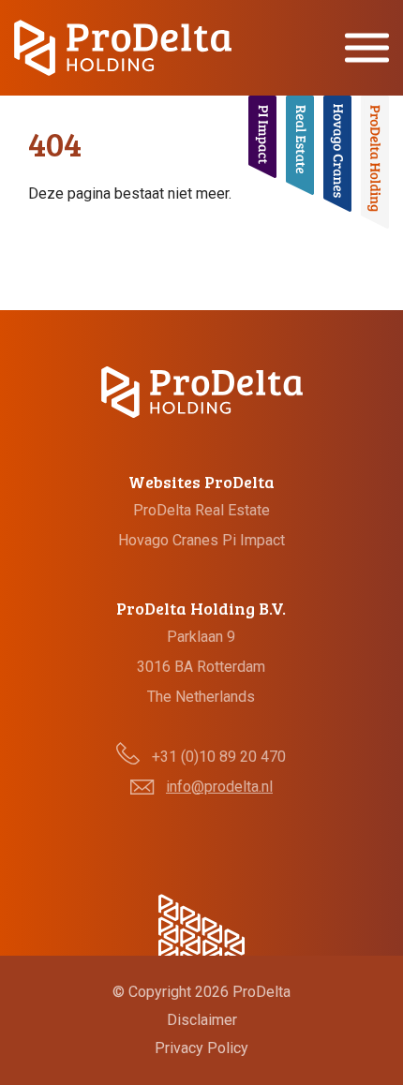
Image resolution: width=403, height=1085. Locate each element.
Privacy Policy (201, 1048)
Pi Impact (253, 540)
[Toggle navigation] (367, 48)
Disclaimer (202, 1020)
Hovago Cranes (168, 540)
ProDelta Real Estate (201, 510)
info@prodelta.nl (219, 786)
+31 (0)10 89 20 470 (219, 756)
